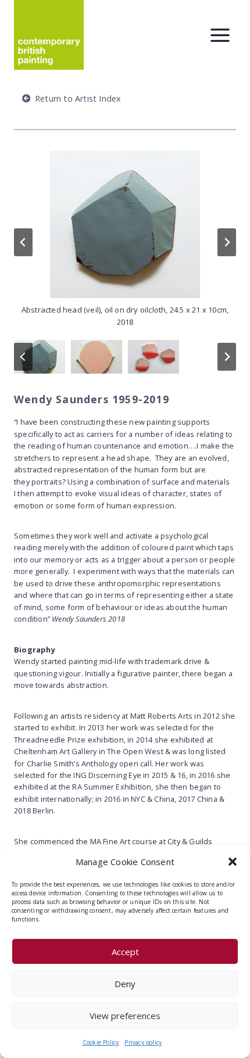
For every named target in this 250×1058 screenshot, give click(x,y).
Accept (125, 951)
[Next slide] (226, 242)
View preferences (125, 1015)
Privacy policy (143, 1042)
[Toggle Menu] (220, 35)
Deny (125, 983)
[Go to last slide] (23, 242)
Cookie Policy (101, 1042)
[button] (232, 861)
